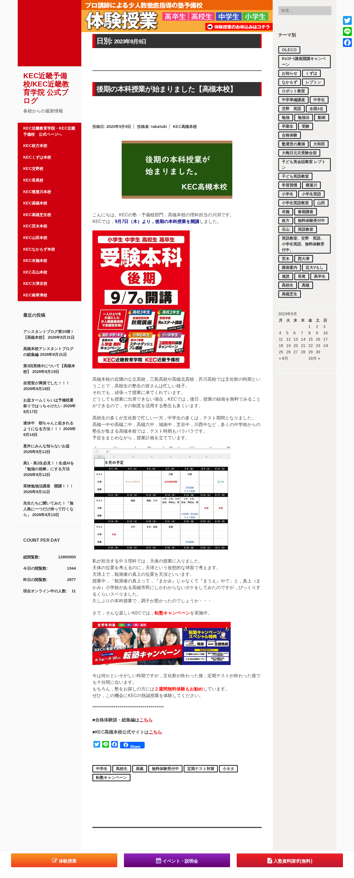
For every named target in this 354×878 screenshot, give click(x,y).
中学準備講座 (293, 100)
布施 (286, 211)
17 (325, 339)
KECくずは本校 (37, 157)
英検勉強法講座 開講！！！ (48, 486)
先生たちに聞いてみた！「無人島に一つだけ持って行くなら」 (48, 509)
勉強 (286, 117)
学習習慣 (289, 185)
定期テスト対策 (200, 768)
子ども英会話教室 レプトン (304, 164)
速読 (286, 276)
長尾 (302, 276)
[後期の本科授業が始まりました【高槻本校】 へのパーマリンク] (177, 197)
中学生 (319, 100)
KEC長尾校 (33, 180)
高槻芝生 (289, 294)
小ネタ (228, 768)
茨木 (286, 258)
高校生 (287, 285)
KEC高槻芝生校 (37, 214)
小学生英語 (311, 194)
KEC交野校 (33, 168)
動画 (322, 117)
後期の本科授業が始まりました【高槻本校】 (167, 89)
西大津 (303, 258)
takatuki (159, 126)
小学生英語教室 (295, 203)
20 (295, 345)
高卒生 (320, 276)
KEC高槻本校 (35, 203)
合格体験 (289, 135)
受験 (305, 126)
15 (310, 339)
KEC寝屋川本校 (37, 192)
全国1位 (316, 108)
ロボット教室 (293, 91)
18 (281, 345)
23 (318, 345)
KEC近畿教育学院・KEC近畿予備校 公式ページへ (49, 131)
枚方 (286, 220)
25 (281, 352)
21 (303, 345)
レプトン (313, 82)
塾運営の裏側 (293, 144)
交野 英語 (291, 108)
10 (325, 333)
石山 (286, 229)
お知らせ (289, 73)
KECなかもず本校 (39, 249)
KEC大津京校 (35, 283)
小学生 (287, 194)
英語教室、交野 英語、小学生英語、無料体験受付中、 (303, 244)
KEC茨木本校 (35, 226)
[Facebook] (347, 42)
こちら (146, 719)
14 (303, 339)
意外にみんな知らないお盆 (46, 446)
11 (281, 339)
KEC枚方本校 (35, 145)
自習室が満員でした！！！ (46, 383)
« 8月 (283, 358)
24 (325, 345)
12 (288, 339)
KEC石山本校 (35, 272)
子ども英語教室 (295, 176)
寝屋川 (311, 185)
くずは (311, 73)
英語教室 (305, 229)
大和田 (319, 144)
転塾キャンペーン (111, 777)
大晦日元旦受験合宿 (299, 153)
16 (318, 339)
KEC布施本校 (35, 260)
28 (303, 352)
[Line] (347, 31)
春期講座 (305, 211)
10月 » (314, 358)
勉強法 (303, 117)
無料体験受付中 (311, 220)
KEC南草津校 (35, 295)
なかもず (289, 82)
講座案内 (289, 267)
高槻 (305, 285)
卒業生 (287, 126)
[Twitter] (347, 20)
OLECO (289, 50)
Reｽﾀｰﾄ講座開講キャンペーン (304, 61)
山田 (321, 203)
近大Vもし (315, 267)
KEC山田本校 (35, 237)
